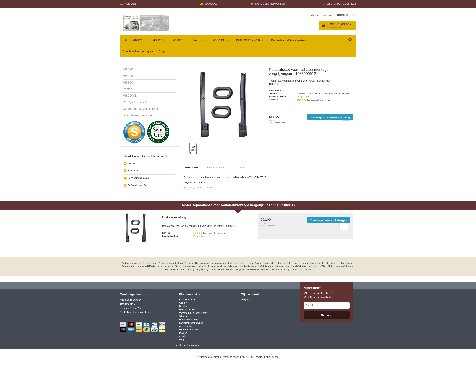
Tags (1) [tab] (242, 167)
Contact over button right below (135, 312)
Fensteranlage (329, 263)
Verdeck (230, 269)
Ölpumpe (306, 269)
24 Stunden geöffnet (341, 3)
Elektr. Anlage (255, 263)
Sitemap (183, 316)
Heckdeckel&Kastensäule (149, 266)
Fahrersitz (269, 263)
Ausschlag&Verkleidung (171, 263)
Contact (183, 303)
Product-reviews (187, 309)
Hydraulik (202, 266)
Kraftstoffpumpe (265, 266)
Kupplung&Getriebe (296, 266)
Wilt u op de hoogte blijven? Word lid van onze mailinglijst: (319, 295)
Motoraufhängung (344, 266)
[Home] (125, 40)
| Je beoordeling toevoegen (319, 100)
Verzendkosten (279, 123)
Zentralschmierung (280, 269)
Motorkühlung (187, 269)
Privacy (183, 333)
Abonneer (326, 315)
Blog (162, 51)
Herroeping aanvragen (190, 345)
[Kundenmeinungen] (135, 132)
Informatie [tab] (191, 167)
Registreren (327, 15)
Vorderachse (252, 269)
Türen (221, 269)
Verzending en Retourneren (193, 313)
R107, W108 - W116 (248, 40)
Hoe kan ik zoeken (188, 319)
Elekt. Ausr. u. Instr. (237, 263)
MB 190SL (219, 40)
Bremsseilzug (202, 263)
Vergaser (240, 269)
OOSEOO (248, 357)
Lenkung (312, 266)
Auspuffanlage (149, 263)
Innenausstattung (217, 266)
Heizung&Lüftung (172, 266)
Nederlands (342, 15)
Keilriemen (232, 266)
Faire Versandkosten (270, 3)
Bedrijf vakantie (187, 299)
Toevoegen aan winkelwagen (329, 117)
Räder (213, 269)
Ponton (198, 40)
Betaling (183, 306)
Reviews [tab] (212, 167)
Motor (331, 266)
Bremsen (189, 263)
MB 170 (138, 40)
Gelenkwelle (128, 266)
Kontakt (130, 3)
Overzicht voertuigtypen (191, 323)
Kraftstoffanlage (248, 266)
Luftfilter (322, 266)
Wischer (265, 269)
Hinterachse (189, 266)
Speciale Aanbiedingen (138, 51)
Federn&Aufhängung (310, 263)
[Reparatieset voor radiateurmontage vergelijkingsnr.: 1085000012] (224, 104)
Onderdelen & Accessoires (289, 40)
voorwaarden (186, 326)
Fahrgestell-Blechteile (287, 263)
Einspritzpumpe (218, 263)
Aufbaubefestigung (131, 263)
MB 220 (158, 40)
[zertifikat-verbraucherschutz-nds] (158, 132)
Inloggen (314, 15)
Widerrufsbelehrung (189, 329)
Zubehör (295, 269)
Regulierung (202, 269)
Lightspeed (273, 357)
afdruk (182, 336)
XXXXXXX (211, 3)
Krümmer (279, 266)
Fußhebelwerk (346, 263)
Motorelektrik (171, 269)
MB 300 (178, 40)
